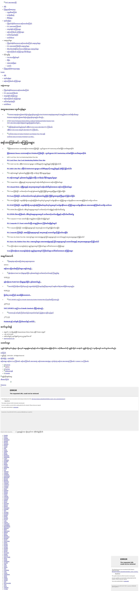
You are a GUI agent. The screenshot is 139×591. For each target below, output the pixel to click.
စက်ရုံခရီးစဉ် (10, 15)
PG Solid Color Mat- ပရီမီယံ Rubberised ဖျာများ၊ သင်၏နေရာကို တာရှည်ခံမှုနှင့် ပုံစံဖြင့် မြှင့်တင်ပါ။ (39, 168)
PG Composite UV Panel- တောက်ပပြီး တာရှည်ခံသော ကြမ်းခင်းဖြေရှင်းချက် (32, 223)
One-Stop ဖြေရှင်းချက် (13, 57)
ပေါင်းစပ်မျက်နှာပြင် (12, 34)
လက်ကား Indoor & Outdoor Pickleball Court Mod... (20, 136)
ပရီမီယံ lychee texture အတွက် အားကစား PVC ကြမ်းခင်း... (23, 129)
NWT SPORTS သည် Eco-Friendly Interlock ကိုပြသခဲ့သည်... (24, 308)
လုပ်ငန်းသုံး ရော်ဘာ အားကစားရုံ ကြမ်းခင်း (63, 361)
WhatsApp (3, 385)
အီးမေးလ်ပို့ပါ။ (5, 379)
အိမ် (5, 6)
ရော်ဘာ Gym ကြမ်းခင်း (13, 361)
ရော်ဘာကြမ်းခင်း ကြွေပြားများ (15, 32)
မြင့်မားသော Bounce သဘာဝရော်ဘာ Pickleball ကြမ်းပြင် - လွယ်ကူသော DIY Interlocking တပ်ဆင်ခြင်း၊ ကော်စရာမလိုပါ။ (46, 153)
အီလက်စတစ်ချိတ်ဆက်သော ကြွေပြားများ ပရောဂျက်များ (23, 49)
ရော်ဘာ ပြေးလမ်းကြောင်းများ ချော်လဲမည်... (18, 268)
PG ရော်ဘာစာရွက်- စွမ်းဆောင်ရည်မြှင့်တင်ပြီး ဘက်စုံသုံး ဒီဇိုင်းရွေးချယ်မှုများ (32, 178)
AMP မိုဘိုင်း (10, 358)
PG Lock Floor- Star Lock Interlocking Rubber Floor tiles (26, 160)
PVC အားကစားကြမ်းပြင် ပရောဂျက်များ (18, 46)
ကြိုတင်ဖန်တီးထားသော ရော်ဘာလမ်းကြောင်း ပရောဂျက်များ (23, 43)
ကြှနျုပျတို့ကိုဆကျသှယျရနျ (12, 68)
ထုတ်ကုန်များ (7, 20)
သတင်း (9, 65)
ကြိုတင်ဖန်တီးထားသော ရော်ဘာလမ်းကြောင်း (19, 23)
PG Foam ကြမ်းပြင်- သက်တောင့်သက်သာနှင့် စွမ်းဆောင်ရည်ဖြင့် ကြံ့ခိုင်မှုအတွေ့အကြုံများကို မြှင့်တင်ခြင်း (41, 196)
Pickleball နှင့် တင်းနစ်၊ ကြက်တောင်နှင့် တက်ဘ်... (20, 321)
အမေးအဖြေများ (11, 63)
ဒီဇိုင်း (8, 60)
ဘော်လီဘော (10, 37)
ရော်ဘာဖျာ (4, 361)
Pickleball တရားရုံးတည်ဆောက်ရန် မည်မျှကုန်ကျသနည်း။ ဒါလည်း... (25, 117)
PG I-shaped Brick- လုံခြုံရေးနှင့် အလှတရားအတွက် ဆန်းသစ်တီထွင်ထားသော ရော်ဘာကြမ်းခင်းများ (39, 187)
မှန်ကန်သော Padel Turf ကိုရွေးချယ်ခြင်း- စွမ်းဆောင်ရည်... (22, 282)
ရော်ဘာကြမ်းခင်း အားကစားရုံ (29, 361)
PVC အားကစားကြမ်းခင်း (14, 26)
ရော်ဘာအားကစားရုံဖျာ (44, 361)
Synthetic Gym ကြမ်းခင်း (82, 361)
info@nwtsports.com (9, 338)
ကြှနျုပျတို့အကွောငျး (10, 9)
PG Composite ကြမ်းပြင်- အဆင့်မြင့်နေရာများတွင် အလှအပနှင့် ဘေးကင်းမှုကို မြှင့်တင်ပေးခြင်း (37, 232)
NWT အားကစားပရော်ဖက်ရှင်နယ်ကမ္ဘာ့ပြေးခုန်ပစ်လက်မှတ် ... (24, 123)
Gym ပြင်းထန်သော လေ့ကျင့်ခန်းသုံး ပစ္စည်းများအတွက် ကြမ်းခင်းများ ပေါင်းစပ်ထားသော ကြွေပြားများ (40, 251)
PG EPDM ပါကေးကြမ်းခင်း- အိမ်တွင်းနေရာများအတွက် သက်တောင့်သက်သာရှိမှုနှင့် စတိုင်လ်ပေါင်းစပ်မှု (40, 214)
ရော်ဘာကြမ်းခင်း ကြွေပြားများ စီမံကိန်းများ (19, 51)
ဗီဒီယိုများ (9, 18)
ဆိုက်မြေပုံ (3, 358)
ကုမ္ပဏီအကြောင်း (12, 12)
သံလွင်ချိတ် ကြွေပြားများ (14, 29)
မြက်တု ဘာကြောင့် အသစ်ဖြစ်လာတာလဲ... (17, 295)
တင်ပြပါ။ (3, 352)
